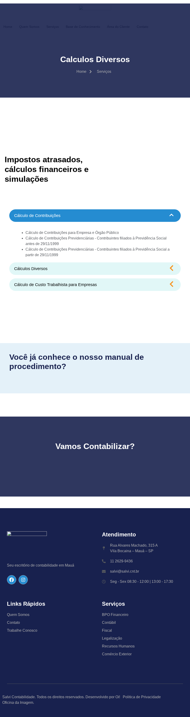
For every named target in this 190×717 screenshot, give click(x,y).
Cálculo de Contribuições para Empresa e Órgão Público (72, 233)
